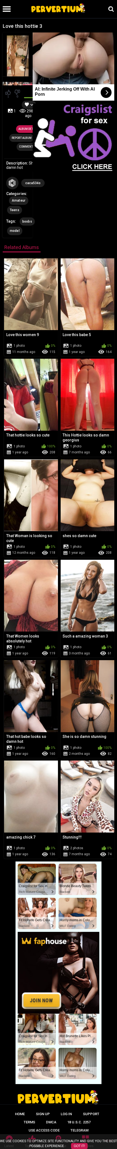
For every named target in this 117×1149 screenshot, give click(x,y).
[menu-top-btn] (5, 9)
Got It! (79, 1146)
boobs (27, 221)
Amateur (19, 200)
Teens (15, 210)
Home (20, 1114)
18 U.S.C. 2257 (79, 1122)
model (15, 231)
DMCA (51, 1122)
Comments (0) (29, 146)
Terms (29, 1122)
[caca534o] (12, 183)
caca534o (33, 183)
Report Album (22, 137)
